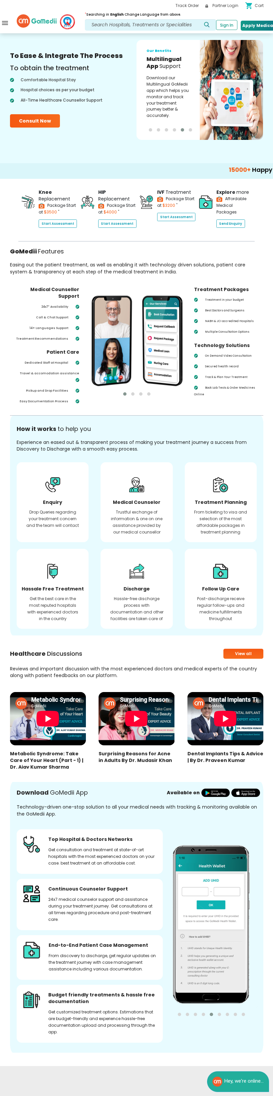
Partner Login (224, 5)
